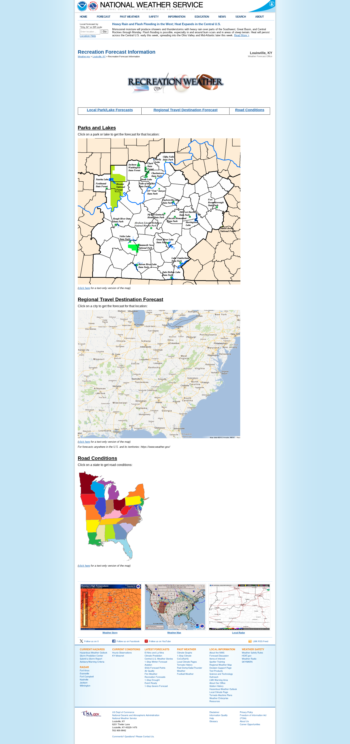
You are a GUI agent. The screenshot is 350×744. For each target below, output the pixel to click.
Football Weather (185, 673)
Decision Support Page (220, 667)
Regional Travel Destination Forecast (186, 110)
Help (211, 718)
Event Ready (151, 682)
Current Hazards (92, 649)
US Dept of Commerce (123, 712)
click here (84, 288)
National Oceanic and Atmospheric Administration (135, 715)
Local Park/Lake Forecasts (110, 110)
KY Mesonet (118, 655)
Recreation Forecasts (155, 676)
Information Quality (218, 715)
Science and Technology (221, 673)
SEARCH (240, 16)
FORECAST (103, 16)
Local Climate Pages (187, 661)
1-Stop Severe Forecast (156, 686)
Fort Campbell (87, 676)
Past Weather (186, 649)
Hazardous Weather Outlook (93, 652)
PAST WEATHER (129, 16)
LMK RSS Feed (260, 641)
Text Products (216, 670)
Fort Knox (84, 670)
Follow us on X (91, 641)
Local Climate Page (218, 692)
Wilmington (85, 685)
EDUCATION (202, 16)
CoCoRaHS (183, 658)
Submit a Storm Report (91, 658)
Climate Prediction (153, 655)
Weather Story (109, 632)
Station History (216, 686)
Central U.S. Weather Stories (159, 658)
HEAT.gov (246, 655)
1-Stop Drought (152, 679)
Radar (84, 667)
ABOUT (259, 16)
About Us (244, 721)
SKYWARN (247, 661)
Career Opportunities (250, 724)
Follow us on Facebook (127, 641)
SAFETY (154, 16)
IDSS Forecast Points (155, 667)
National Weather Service (124, 718)
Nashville (84, 679)
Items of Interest (217, 658)
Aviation (148, 664)
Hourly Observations (122, 652)
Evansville (84, 673)
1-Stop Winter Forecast (156, 661)
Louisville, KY (99, 56)
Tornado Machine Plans (220, 695)
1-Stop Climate (184, 655)
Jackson (84, 682)
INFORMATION (176, 16)
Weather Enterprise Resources (218, 700)
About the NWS (216, 652)
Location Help (88, 35)
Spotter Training (217, 661)
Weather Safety (253, 649)
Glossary (213, 721)
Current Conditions (126, 649)
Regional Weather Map (220, 664)
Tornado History (184, 664)
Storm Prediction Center (91, 655)
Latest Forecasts (157, 649)
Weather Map (174, 632)
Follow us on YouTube (159, 641)
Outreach (213, 676)
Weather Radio (249, 658)
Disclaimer (214, 712)
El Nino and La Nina (154, 652)
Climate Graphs (184, 652)
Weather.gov (84, 56)
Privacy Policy (246, 712)
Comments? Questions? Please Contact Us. (133, 736)
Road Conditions (249, 110)
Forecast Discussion (219, 655)
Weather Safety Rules (252, 652)
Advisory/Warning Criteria (92, 661)
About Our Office (217, 682)
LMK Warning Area (218, 679)
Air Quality (149, 670)
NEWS (222, 16)
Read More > (241, 35)
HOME (83, 16)
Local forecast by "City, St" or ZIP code (91, 25)
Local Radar (238, 632)
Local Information (222, 649)
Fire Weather (151, 673)
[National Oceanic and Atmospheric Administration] (81, 6)
